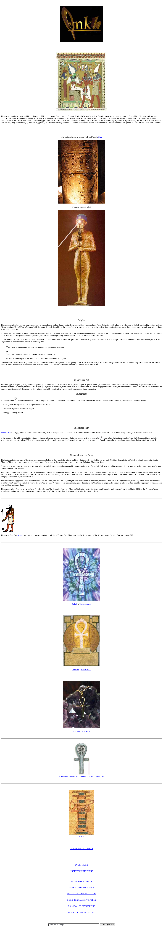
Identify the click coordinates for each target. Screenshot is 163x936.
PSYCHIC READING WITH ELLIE (81, 894)
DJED (81, 836)
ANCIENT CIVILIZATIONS (81, 871)
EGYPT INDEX (81, 865)
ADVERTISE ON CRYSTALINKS (81, 912)
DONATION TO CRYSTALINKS (81, 906)
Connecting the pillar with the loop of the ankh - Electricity (81, 776)
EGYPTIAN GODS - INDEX (81, 849)
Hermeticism (6, 433)
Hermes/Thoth (86, 670)
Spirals (74, 604)
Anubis (20, 535)
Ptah (100, 137)
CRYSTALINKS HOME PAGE (81, 888)
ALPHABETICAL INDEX (81, 881)
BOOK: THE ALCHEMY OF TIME (81, 900)
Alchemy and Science (81, 731)
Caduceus (75, 670)
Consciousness (85, 604)
